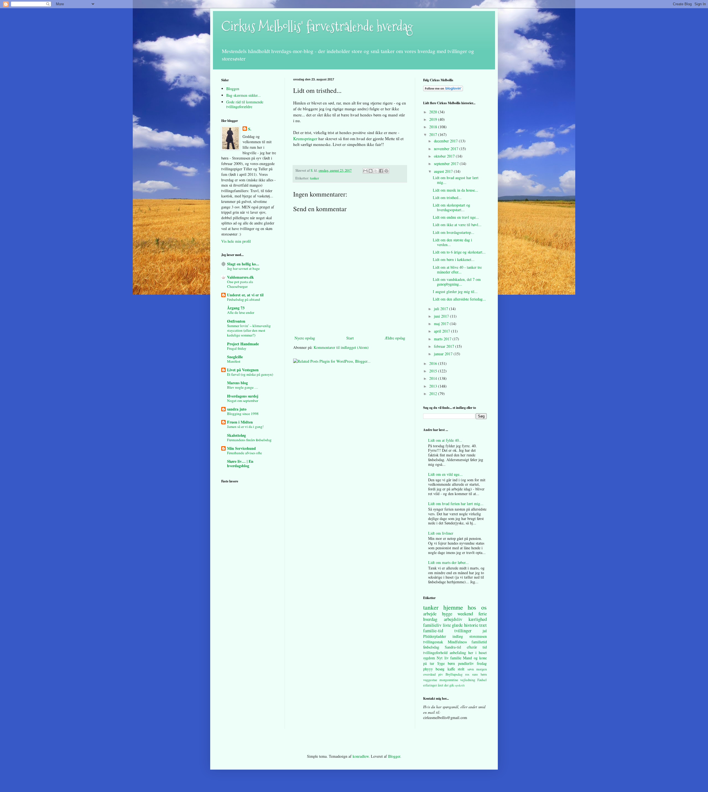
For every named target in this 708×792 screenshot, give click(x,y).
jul (485, 630)
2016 (433, 363)
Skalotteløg (236, 435)
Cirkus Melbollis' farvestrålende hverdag (317, 26)
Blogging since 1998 (243, 413)
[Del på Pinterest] (386, 171)
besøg (440, 668)
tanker (314, 178)
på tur (428, 663)
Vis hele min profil (236, 241)
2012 (433, 393)
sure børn (479, 674)
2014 (433, 378)
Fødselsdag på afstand (243, 299)
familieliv (432, 625)
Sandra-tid (453, 647)
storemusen (478, 636)
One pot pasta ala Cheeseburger (240, 284)
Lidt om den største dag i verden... (452, 242)
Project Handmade (243, 344)
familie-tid (433, 630)
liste (447, 625)
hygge (447, 613)
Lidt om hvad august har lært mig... (455, 180)
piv (440, 674)
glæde (457, 625)
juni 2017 (442, 316)
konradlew (361, 756)
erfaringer (430, 685)
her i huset (477, 652)
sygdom (429, 657)
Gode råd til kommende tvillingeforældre (244, 104)
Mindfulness (457, 641)
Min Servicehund (241, 448)
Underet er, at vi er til (245, 295)
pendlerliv (466, 663)
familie (455, 657)
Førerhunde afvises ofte (244, 452)
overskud (429, 674)
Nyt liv (442, 657)
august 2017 (444, 171)
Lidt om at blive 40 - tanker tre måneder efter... (457, 270)
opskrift (460, 685)
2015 (433, 370)
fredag (482, 663)
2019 (433, 119)
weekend (465, 613)
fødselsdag (431, 647)
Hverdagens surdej (242, 396)
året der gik (446, 685)
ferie (482, 613)
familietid (479, 641)
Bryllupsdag (454, 674)
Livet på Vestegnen (243, 370)
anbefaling (458, 652)
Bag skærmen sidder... (243, 95)
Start (350, 338)
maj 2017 (442, 323)
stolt (461, 668)
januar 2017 (444, 353)
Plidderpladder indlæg (443, 636)
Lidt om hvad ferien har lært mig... (455, 503)
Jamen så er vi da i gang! (245, 426)
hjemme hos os (465, 607)
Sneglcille (235, 357)
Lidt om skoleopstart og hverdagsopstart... (451, 207)
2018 (433, 126)
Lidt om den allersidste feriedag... (459, 299)
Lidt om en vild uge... (445, 474)
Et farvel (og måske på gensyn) (250, 374)
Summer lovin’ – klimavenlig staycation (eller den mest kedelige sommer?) (249, 330)
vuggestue (430, 680)
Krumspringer (305, 138)
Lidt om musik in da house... (455, 190)
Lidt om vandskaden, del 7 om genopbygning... (457, 282)
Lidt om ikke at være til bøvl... (457, 224)
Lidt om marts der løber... (448, 562)
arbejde (429, 613)
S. (249, 129)
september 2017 (447, 163)
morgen (481, 669)
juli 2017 (441, 308)
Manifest (233, 361)
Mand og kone (475, 657)
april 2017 (442, 331)
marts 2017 (443, 338)
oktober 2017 (445, 156)
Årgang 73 (235, 308)
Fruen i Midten (240, 422)
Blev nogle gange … (242, 387)
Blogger (394, 756)
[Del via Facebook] (381, 171)
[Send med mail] (365, 171)
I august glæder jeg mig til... (455, 291)
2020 (433, 111)
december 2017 (446, 140)
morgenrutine (448, 680)
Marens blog (237, 383)
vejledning (467, 680)
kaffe (451, 668)
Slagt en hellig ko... (243, 264)
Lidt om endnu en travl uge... (456, 217)
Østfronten (236, 321)
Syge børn (446, 663)
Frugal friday (236, 348)
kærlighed (477, 619)
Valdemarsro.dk (240, 277)
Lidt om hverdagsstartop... (453, 232)
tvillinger (463, 630)
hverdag (430, 619)
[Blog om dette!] (370, 171)
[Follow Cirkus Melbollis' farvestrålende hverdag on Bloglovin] (443, 89)
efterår (472, 647)
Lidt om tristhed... (447, 197)
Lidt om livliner (440, 533)
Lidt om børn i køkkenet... (454, 259)
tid (485, 647)
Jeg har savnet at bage (243, 268)
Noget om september (242, 400)
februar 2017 (444, 346)
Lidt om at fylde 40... (445, 440)
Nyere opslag (305, 338)
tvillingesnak (433, 641)
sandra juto (236, 409)
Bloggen (232, 88)
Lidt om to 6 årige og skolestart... (459, 252)
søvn (470, 669)
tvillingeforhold (435, 652)
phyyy (428, 668)
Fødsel (482, 680)
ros (467, 674)
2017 (433, 134)
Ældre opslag (395, 338)
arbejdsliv (453, 619)
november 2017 (446, 148)
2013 (433, 386)
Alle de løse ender (240, 312)
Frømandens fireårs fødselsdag (249, 439)
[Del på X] (376, 171)
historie (471, 625)
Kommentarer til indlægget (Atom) (341, 347)
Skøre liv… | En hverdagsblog (240, 463)
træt (483, 625)
